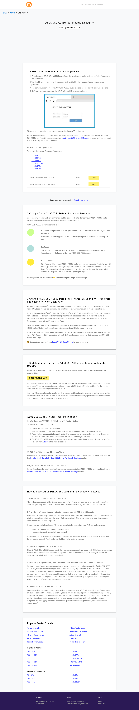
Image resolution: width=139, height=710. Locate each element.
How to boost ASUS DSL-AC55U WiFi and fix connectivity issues (63, 491)
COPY (94, 178)
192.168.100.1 (37, 169)
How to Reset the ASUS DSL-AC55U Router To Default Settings (55, 458)
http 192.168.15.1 (77, 662)
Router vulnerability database (77, 704)
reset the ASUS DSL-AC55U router (75, 138)
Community (40, 704)
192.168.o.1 (31, 678)
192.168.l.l (31, 682)
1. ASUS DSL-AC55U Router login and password (54, 71)
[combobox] (101, 4)
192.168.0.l (74, 675)
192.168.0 (73, 651)
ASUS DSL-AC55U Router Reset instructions (52, 416)
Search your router (81, 200)
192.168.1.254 (37, 163)
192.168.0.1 (36, 161)
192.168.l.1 (74, 678)
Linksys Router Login (35, 631)
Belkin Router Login (77, 642)
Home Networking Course (45, 701)
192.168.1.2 (36, 158)
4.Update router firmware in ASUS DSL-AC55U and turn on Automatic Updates (66, 364)
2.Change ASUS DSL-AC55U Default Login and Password (59, 213)
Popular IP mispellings (36, 671)
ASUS (12, 13)
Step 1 (45, 442)
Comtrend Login (76, 638)
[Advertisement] (69, 47)
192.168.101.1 (32, 665)
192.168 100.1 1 (76, 658)
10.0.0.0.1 (31, 675)
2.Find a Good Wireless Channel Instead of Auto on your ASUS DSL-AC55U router (61, 512)
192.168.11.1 (75, 655)
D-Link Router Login (77, 628)
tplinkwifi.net (75, 665)
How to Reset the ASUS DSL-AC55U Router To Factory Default (53, 421)
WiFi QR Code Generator (75, 701)
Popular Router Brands (40, 623)
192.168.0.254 (32, 662)
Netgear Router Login (78, 631)
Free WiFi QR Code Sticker (62, 342)
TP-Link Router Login (35, 635)
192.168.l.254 (75, 682)
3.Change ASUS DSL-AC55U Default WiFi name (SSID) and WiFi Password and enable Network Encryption (69, 300)
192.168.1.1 (36, 155)
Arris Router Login (34, 638)
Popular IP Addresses (35, 648)
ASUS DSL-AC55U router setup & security (69, 22)
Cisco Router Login (35, 642)
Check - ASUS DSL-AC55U (38, 378)
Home (4, 13)
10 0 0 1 (30, 658)
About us (101, 704)
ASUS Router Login (77, 635)
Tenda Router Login (35, 628)
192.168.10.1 (36, 166)
